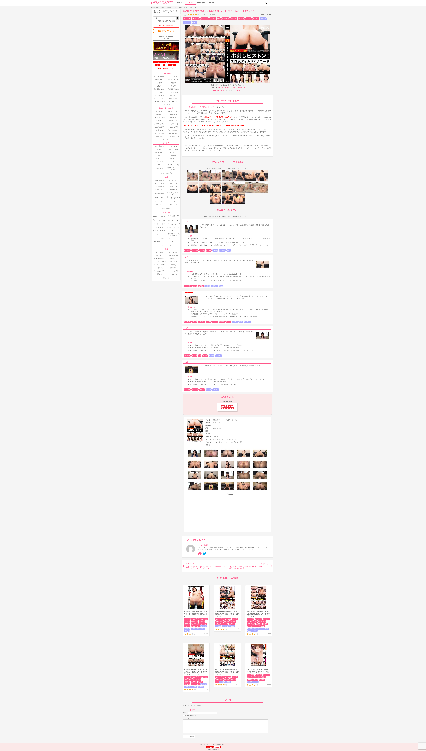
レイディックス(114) (173, 227)
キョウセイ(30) (173, 274)
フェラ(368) (159, 168)
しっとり (248, 19)
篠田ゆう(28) (173, 189)
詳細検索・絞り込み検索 (166, 21)
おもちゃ (222, 442)
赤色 (255, 621)
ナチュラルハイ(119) (159, 224)
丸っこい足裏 (195, 624)
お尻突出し (187, 22)
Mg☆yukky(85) (173, 255)
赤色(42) (159, 86)
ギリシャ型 (187, 19)
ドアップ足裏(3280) (159, 92)
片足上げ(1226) (173, 127)
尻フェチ (237, 442)
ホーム (181, 3)
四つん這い (225, 626)
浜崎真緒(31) (173, 183)
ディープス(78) (173, 238)
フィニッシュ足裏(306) (159, 98)
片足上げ (249, 631)
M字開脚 (263, 19)
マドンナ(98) (159, 234)
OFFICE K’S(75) (159, 241)
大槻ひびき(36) (159, 180)
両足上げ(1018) (159, 133)
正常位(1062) (159, 114)
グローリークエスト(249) (173, 216)
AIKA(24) (159, 204)
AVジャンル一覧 (166, 173)
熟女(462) (159, 158)
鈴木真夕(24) (173, 204)
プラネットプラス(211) (159, 220)
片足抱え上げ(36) (159, 127)
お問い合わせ (219, 744)
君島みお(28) (159, 189)
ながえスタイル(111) (159, 231)
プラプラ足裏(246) (173, 92)
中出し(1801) (173, 146)
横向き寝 (187, 631)
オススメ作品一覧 (167, 25)
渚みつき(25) (159, 201)
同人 (212, 3)
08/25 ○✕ (167, 37)
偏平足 (263, 626)
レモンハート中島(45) (159, 265)
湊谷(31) (159, 274)
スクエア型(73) (159, 80)
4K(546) (159, 155)
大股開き (187, 628)
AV (192, 3)
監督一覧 (166, 278)
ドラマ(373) (159, 165)
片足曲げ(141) (159, 130)
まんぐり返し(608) (159, 117)
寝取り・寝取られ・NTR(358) (173, 168)
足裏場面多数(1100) (173, 89)
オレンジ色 (204, 19)
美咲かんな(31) (159, 183)
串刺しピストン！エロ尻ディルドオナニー (231, 87)
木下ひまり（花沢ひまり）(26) (173, 197)
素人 (241, 442)
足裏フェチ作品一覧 (167, 31)
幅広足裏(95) (173, 95)
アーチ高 (249, 679)
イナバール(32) (173, 271)
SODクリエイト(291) (159, 216)
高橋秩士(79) (173, 258)
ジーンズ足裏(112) (159, 101)
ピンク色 (212, 19)
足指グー (256, 19)
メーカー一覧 (166, 245)
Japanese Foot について (207, 744)
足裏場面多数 (262, 621)
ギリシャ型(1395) (159, 76)
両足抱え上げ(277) (173, 130)
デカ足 (193, 684)
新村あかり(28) (159, 193)
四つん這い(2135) (173, 111)
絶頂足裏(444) (173, 98)
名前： (185, 713)
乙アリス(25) (173, 201)
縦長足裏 (241, 19)
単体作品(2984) (159, 146)
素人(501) (173, 155)
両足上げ (256, 682)
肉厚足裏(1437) (159, 95)
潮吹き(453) (173, 158)
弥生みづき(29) (173, 186)
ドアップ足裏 (251, 624)
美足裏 (265, 624)
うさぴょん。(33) (159, 271)
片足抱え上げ (195, 628)
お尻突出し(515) (159, 124)
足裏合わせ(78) (173, 124)
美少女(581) (173, 152)
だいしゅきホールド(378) (173, 137)
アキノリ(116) (159, 227)
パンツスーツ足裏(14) (173, 101)
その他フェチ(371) (173, 165)
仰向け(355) (173, 117)
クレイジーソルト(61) (159, 261)
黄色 (218, 19)
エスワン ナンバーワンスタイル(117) (173, 223)
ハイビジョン (229, 442)
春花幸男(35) (173, 268)
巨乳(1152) (159, 149)
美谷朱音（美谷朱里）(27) (173, 193)
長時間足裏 (225, 19)
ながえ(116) (159, 252)
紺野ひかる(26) (159, 198)
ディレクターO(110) (173, 252)
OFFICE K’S (219, 90)
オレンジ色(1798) (173, 80)
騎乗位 (194, 22)
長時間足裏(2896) (159, 89)
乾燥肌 (193, 626)
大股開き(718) (173, 121)
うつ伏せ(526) (159, 121)
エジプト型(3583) (173, 76)
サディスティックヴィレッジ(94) (173, 234)
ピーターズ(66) (173, 241)
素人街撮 (202, 3)
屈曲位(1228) (173, 114)
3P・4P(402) (173, 161)
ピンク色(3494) (159, 83)
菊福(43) (173, 265)
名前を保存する (190, 715)
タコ (198, 626)
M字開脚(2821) (159, 111)
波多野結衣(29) (159, 186)
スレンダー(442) (159, 161)
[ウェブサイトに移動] (200, 553)
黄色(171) (173, 83)
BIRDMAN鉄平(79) (159, 258)
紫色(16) (173, 86)
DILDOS (237, 90)
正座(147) (159, 137)
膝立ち (203, 628)
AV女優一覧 (166, 208)
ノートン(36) (159, 268)
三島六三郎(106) (159, 255)
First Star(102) (173, 231)
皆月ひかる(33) (173, 180)
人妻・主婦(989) (173, 149)
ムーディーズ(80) (159, 238)
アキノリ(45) (173, 261)
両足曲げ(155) (173, 133)
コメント (186, 718)
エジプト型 (195, 19)
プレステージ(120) (173, 220)
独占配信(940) (159, 152)
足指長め (233, 621)
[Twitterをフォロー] (204, 553)
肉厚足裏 (233, 19)
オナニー (216, 442)
